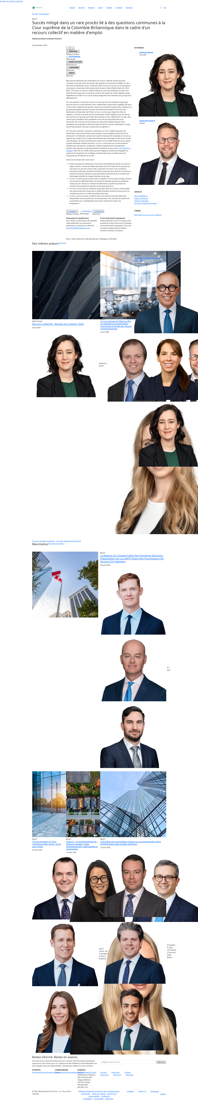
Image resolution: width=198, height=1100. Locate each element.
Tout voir (62, 243)
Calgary (80, 1072)
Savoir (100, 7)
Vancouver (104, 1075)
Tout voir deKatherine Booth (43, 541)
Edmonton (115, 1072)
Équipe (72, 7)
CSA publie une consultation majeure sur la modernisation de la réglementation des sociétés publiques (130, 842)
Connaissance (60, 1072)
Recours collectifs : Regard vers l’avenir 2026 (58, 324)
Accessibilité (98, 1099)
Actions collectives (141, 201)
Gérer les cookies (99, 1094)
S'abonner (99, 211)
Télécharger (87, 211)
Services (81, 7)
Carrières (119, 7)
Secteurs (91, 7)
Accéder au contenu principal (11, 1)
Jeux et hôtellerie (140, 196)
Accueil (35, 14)
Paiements (109, 1099)
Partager (72, 211)
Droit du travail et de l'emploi (145, 203)
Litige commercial (141, 198)
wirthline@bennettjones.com (79, 228)
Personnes (36, 1072)
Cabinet (109, 7)
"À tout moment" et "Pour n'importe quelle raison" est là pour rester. (46, 844)
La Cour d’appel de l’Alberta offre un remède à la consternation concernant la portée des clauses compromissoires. (116, 325)
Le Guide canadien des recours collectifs (149, 259)
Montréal (129, 1075)
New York (117, 1075)
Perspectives (44, 14)
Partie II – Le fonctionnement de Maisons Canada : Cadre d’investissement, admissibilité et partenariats (82, 845)
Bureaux (129, 7)
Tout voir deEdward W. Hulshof (68, 541)
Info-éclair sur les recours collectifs (148, 215)
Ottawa (127, 1072)
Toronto (103, 1072)
